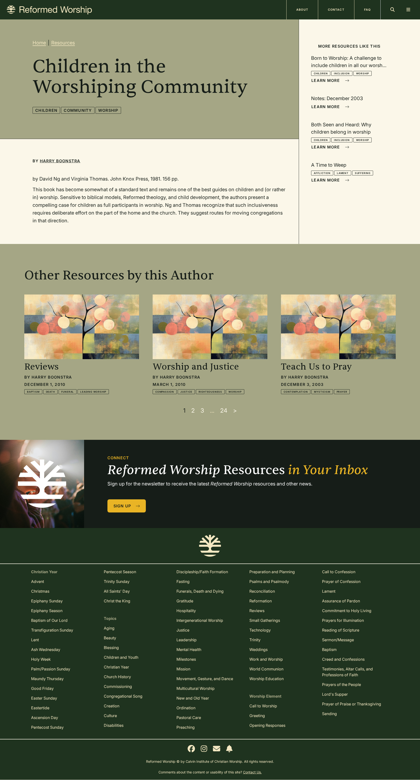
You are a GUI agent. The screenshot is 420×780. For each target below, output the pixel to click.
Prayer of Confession (341, 581)
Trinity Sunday (117, 581)
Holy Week (41, 659)
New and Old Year (192, 698)
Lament (343, 173)
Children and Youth (121, 657)
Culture (110, 715)
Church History (117, 676)
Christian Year (116, 667)
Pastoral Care (188, 717)
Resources (63, 43)
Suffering (362, 173)
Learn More (326, 80)
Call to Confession (338, 571)
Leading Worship (93, 391)
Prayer (342, 391)
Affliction (322, 173)
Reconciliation (262, 591)
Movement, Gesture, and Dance (204, 678)
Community (78, 110)
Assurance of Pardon (341, 600)
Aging (109, 628)
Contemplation (296, 391)
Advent (37, 581)
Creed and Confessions (343, 659)
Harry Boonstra (60, 160)
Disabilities (113, 725)
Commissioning (118, 686)
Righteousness (210, 391)
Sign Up (123, 505)
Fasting (183, 581)
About (302, 9)
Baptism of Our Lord (49, 620)
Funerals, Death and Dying (200, 591)
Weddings (258, 649)
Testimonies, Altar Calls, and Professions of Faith (347, 672)
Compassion (164, 391)
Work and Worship (266, 659)
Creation (111, 705)
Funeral (67, 391)
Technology (260, 630)
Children (46, 110)
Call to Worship (263, 705)
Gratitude (184, 600)
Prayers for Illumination (343, 620)
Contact (336, 9)
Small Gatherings (264, 620)
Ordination (185, 707)
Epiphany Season (46, 610)
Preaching (185, 727)
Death (50, 391)
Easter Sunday (44, 698)
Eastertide (40, 707)
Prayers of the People (341, 684)
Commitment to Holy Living (346, 610)
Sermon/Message (338, 639)
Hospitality (186, 610)
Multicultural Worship (195, 688)
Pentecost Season (120, 571)
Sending (329, 713)
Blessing (111, 647)
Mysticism (322, 391)
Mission (183, 669)
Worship (108, 110)
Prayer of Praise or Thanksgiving (351, 704)
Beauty (110, 637)
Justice (186, 391)
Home (39, 43)
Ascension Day (44, 717)
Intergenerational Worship (199, 620)
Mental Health (188, 649)
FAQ (367, 9)
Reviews (256, 610)
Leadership (186, 639)
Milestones (186, 659)
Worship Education (266, 678)
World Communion (266, 669)
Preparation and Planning (272, 571)
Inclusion (342, 73)
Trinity (255, 639)
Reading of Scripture (340, 630)
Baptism (33, 391)
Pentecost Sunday (47, 727)
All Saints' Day (117, 591)
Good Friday (42, 688)
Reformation (260, 600)
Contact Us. (252, 772)
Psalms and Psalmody (269, 581)
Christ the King (117, 600)
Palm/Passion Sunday (50, 669)
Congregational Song (123, 696)
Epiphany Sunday (47, 600)
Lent (35, 639)
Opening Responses (267, 725)
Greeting (257, 715)
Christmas (40, 591)
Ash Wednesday (45, 649)
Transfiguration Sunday (52, 630)
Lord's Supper (335, 694)
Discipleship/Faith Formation (202, 571)
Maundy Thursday (47, 678)
